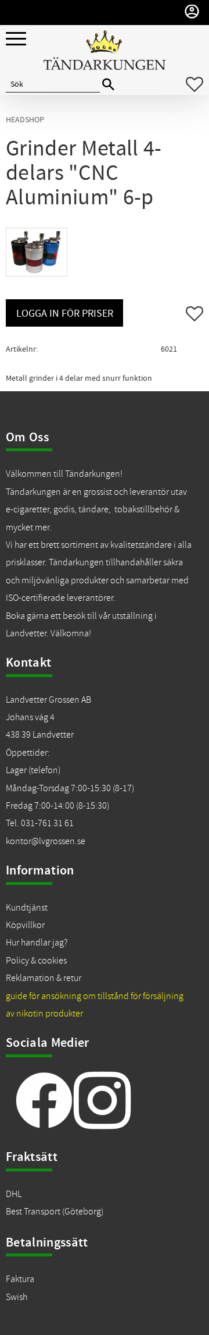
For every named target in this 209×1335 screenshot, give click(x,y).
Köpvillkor (25, 925)
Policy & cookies (36, 960)
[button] (16, 39)
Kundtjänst (27, 907)
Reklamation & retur (43, 978)
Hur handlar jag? (36, 942)
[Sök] (108, 84)
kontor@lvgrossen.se (45, 841)
